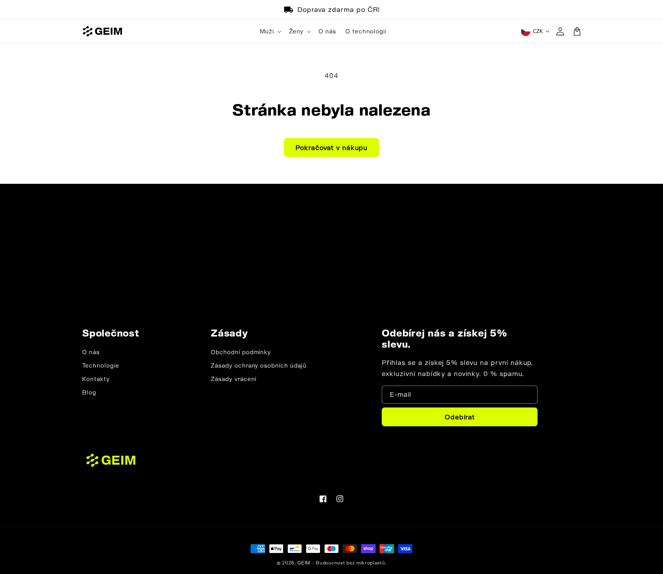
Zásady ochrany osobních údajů (259, 365)
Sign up (332, 286)
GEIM (303, 563)
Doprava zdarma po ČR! (338, 9)
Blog (89, 392)
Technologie (100, 365)
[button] (269, 31)
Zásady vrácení (233, 379)
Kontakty (96, 379)
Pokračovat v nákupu (331, 148)
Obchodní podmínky (241, 352)
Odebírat (460, 417)
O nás (91, 352)
